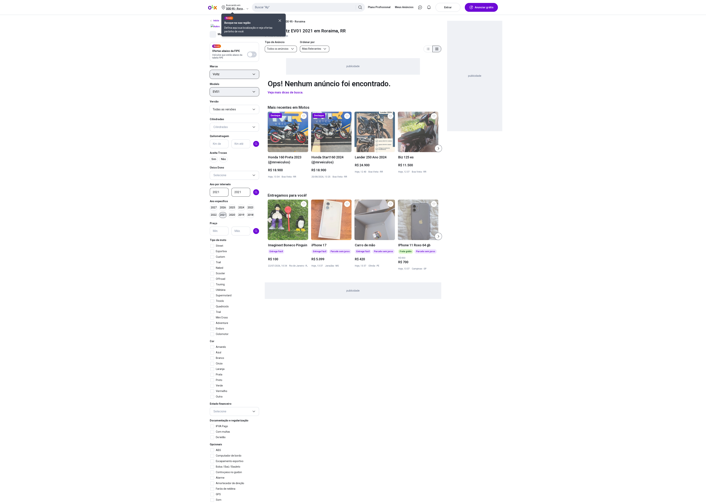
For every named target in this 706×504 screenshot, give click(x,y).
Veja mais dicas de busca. (285, 92)
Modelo (214, 84)
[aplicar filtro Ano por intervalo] (256, 192)
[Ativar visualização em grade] (436, 49)
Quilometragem (219, 136)
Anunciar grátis (484, 7)
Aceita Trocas (218, 152)
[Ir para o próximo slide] (438, 148)
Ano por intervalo (220, 184)
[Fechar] (280, 21)
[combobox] (308, 7)
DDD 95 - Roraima (294, 21)
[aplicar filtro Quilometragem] (256, 144)
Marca (214, 66)
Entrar (448, 7)
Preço (213, 223)
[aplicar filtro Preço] (256, 231)
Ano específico (219, 201)
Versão (214, 101)
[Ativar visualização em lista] (428, 49)
